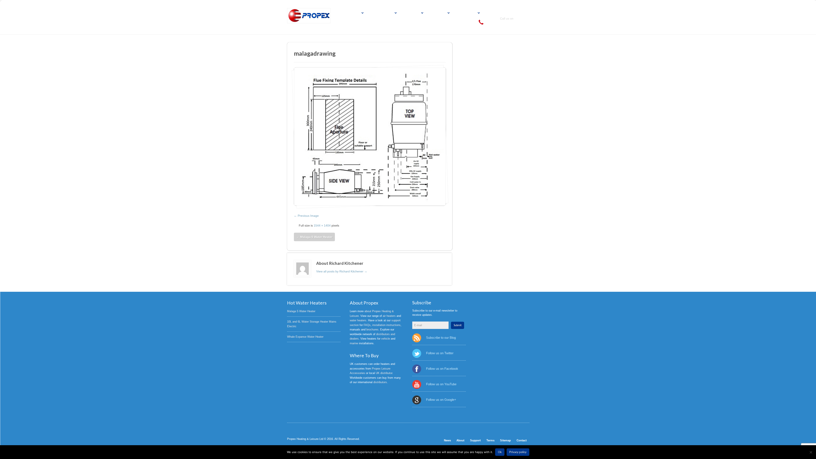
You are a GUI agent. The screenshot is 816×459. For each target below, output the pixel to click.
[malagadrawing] (370, 136)
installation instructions (386, 325)
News (447, 440)
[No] (811, 452)
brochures (372, 329)
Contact (411, 13)
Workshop (466, 13)
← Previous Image (306, 215)
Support (438, 13)
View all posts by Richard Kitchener (341, 271)
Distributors (381, 13)
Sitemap (505, 440)
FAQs (367, 325)
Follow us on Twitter (439, 353)
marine (354, 343)
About (460, 440)
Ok (500, 452)
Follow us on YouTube (441, 384)
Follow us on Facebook (442, 368)
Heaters (351, 13)
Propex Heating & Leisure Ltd (305, 439)
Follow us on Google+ (441, 399)
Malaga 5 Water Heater (314, 237)
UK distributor (384, 373)
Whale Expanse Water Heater (305, 336)
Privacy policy (518, 452)
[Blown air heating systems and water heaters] (308, 15)
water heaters (358, 320)
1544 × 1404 (322, 225)
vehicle (385, 338)
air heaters (389, 315)
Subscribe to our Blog (441, 337)
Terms (490, 440)
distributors (380, 382)
